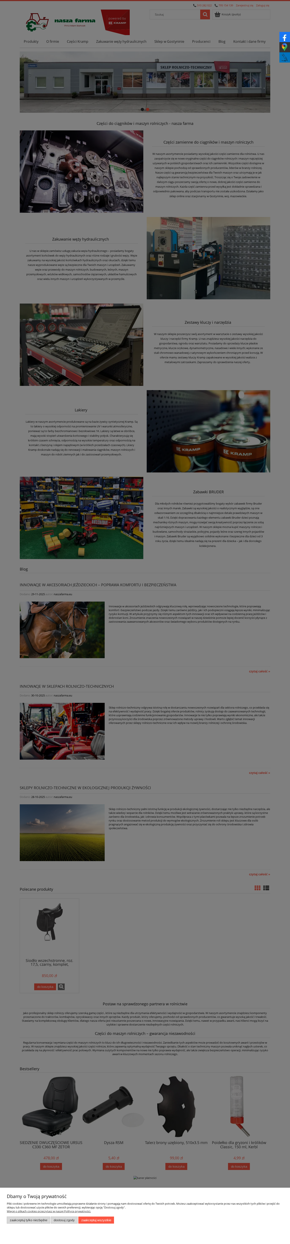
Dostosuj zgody (64, 1220)
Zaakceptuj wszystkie (96, 1220)
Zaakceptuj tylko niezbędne (28, 1220)
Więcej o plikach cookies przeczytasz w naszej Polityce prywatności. (49, 1211)
